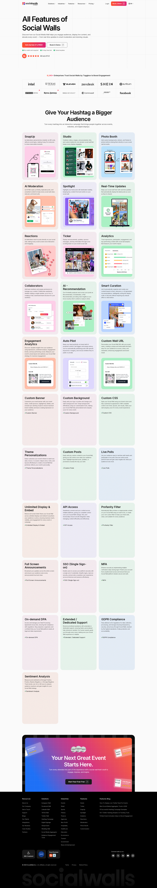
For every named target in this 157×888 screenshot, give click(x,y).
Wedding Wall (46, 829)
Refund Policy (83, 865)
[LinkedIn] (123, 856)
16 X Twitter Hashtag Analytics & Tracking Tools (114, 813)
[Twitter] (118, 856)
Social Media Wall (42, 35)
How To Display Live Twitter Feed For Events (114, 803)
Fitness (63, 813)
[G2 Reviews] (50, 855)
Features (71, 4)
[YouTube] (128, 856)
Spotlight (83, 813)
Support (24, 813)
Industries (61, 4)
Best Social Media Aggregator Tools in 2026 (113, 806)
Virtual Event (45, 825)
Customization (84, 829)
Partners (24, 832)
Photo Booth (84, 825)
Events (63, 803)
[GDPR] (41, 854)
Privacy (74, 865)
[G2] (24, 56)
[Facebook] (113, 856)
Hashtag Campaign (47, 819)
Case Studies (26, 829)
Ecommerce (65, 835)
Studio (82, 803)
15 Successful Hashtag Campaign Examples (113, 809)
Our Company (26, 806)
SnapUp (82, 809)
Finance (63, 816)
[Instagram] (133, 856)
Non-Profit (64, 822)
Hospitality (64, 825)
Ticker (82, 806)
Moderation (83, 822)
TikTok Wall (45, 813)
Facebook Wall (46, 806)
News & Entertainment (68, 845)
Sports (63, 809)
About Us (25, 803)
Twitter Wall (45, 816)
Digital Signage (46, 822)
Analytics (83, 816)
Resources (81, 4)
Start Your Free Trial (76, 782)
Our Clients (25, 819)
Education (64, 832)
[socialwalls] (30, 3)
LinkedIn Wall (46, 809)
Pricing (91, 4)
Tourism (63, 838)
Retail (62, 806)
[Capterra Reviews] (54, 855)
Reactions (83, 819)
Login (107, 4)
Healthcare (64, 829)
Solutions (51, 4)
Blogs (24, 816)
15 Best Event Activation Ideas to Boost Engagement (116, 816)
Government (65, 842)
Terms (67, 865)
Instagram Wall (46, 803)
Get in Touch (26, 809)
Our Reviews (26, 825)
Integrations (26, 822)
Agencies (64, 819)
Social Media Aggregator (49, 832)
